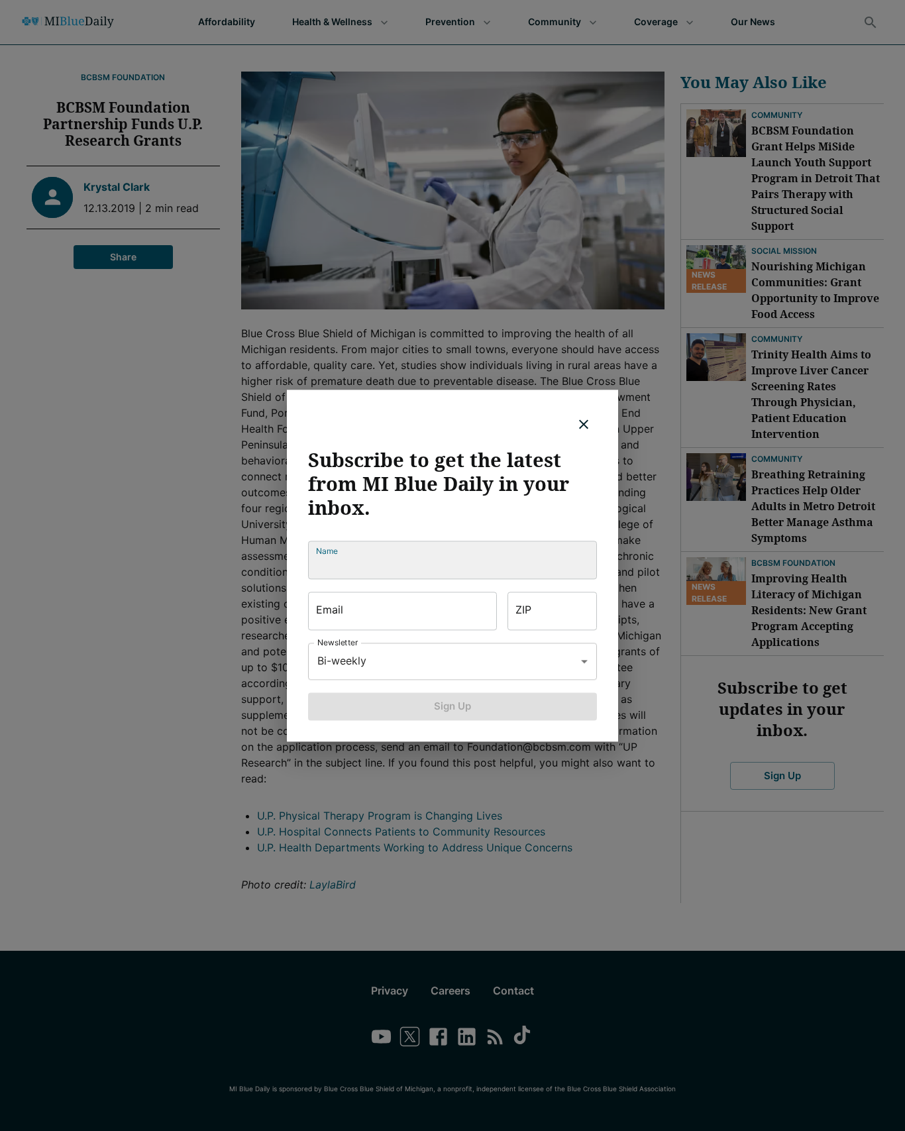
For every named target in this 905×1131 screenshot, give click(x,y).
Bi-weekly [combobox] (341, 660)
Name (327, 551)
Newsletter (337, 642)
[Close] (583, 424)
